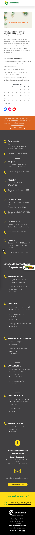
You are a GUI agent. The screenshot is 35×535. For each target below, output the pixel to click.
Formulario (17, 127)
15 (20, 95)
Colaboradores (17, 485)
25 (5, 101)
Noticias (26, 35)
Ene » (9, 103)
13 (12, 95)
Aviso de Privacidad (17, 530)
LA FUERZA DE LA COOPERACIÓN (14, 70)
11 (5, 95)
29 (20, 101)
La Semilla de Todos (10, 67)
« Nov (5, 103)
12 (8, 95)
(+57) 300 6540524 (19, 503)
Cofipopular (9, 35)
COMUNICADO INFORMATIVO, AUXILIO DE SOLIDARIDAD (15, 32)
